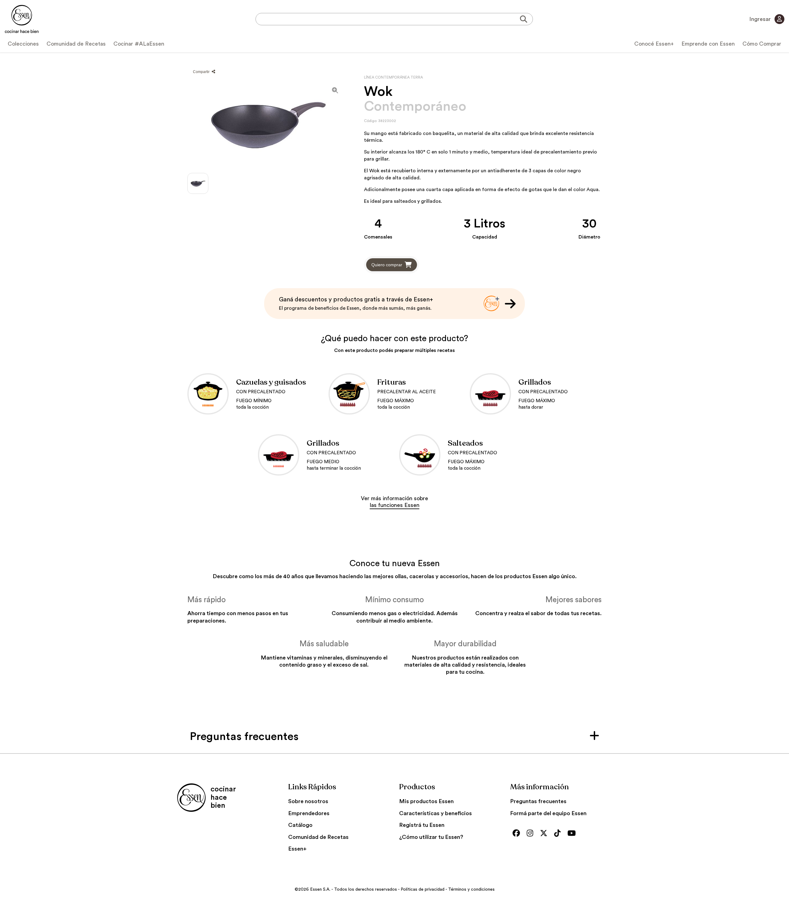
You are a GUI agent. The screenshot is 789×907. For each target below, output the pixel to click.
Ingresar (760, 19)
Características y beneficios (435, 813)
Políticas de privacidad (422, 889)
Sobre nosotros (308, 801)
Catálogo (300, 825)
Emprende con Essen (708, 44)
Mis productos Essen (426, 801)
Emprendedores (308, 813)
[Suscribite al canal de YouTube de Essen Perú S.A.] (573, 834)
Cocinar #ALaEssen (138, 44)
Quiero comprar (386, 264)
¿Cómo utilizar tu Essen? (431, 837)
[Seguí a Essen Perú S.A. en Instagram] (531, 834)
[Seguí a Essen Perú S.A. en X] (545, 834)
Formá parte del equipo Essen (548, 813)
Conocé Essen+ (654, 44)
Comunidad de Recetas (76, 44)
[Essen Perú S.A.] (22, 19)
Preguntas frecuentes (538, 801)
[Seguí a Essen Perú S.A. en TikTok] (559, 834)
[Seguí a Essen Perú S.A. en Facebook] (518, 834)
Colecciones (23, 44)
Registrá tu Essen (421, 825)
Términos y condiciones (471, 889)
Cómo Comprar (761, 44)
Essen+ (297, 849)
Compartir (202, 72)
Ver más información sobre (394, 502)
